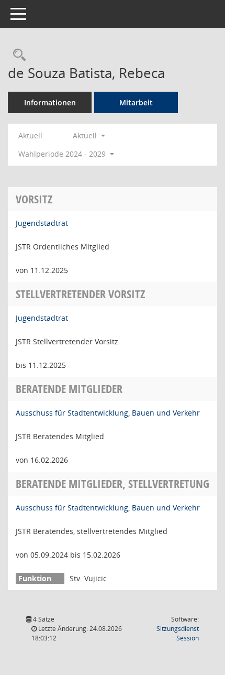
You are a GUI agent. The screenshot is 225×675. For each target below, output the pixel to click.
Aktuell (30, 135)
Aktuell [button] (86, 135)
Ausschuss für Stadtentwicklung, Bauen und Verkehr (108, 413)
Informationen (50, 102)
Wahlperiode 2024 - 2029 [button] (63, 154)
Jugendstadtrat (42, 223)
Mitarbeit (136, 102)
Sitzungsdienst (177, 633)
